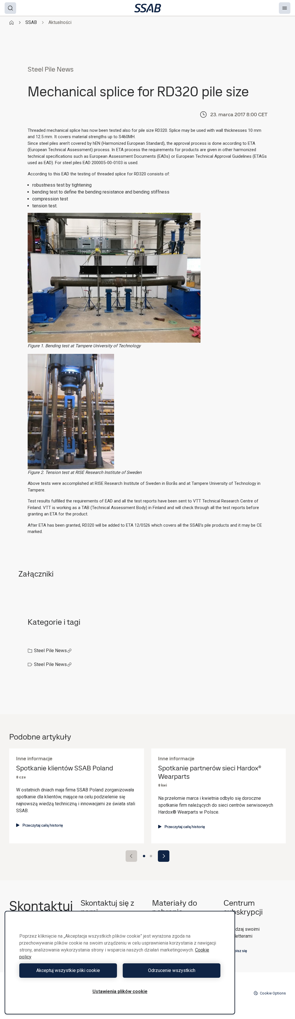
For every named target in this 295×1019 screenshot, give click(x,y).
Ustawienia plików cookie (120, 991)
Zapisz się (238, 950)
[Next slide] (163, 856)
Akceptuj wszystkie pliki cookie (68, 970)
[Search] (10, 8)
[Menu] (284, 8)
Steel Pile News (50, 650)
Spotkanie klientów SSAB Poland (64, 768)
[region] (120, 962)
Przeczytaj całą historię (42, 825)
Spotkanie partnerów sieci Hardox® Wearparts (209, 772)
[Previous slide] (131, 856)
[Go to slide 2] (151, 856)
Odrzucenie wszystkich (171, 970)
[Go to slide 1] (144, 856)
